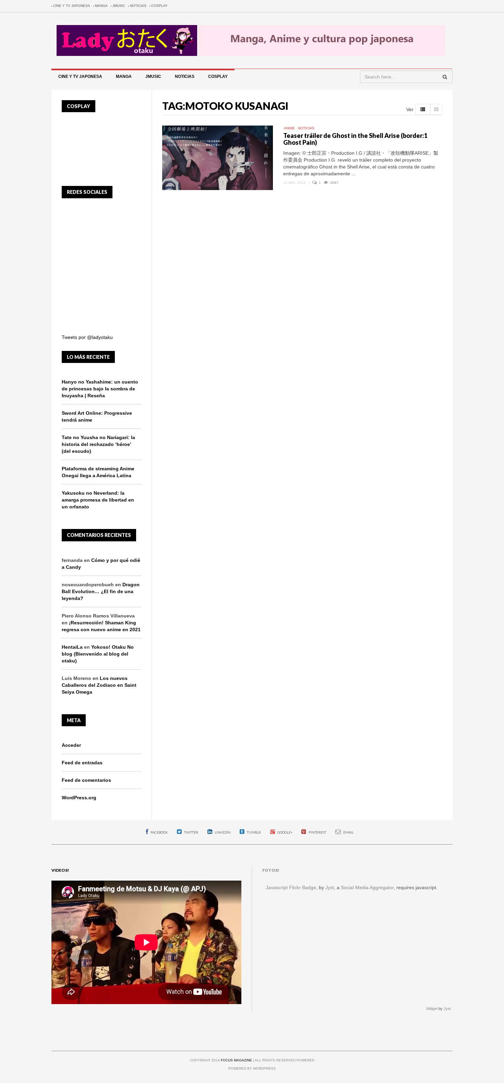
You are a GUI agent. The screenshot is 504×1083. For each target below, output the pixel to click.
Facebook (159, 832)
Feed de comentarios (86, 780)
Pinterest (317, 832)
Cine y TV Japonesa (71, 6)
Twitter (190, 832)
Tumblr (253, 832)
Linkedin (222, 832)
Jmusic (118, 6)
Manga (101, 6)
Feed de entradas (82, 762)
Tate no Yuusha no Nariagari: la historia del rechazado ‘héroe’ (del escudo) (98, 444)
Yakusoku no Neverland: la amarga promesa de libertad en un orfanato (98, 499)
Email (348, 832)
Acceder (71, 745)
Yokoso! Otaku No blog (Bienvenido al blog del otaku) (98, 653)
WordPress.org (79, 797)
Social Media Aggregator (367, 887)
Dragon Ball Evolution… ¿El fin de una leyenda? (101, 591)
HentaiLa (72, 647)
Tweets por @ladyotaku (87, 337)
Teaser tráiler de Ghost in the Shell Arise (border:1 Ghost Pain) (355, 139)
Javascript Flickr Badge (291, 887)
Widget (431, 1009)
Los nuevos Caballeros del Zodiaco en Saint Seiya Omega (99, 685)
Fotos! (270, 870)
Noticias (138, 6)
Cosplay (159, 6)
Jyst (329, 887)
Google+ (284, 832)
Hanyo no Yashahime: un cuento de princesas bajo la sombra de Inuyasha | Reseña (100, 388)
